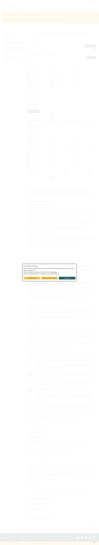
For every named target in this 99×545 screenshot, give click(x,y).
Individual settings (32, 278)
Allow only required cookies (49, 278)
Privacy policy (53, 272)
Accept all (67, 278)
